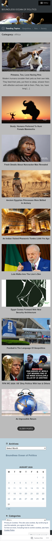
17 (9, 493)
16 (43, 488)
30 (43, 498)
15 (37, 488)
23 (43, 493)
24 (9, 498)
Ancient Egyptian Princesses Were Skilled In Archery (26, 201)
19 (20, 493)
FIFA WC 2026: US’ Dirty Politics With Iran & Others (26, 383)
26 (20, 498)
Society (44, 28)
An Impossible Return (26, 418)
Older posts (26, 428)
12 (20, 488)
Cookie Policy (9, 530)
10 (9, 488)
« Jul (8, 508)
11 (14, 488)
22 (37, 493)
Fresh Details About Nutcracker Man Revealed (26, 164)
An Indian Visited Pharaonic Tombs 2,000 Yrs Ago (26, 238)
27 (26, 498)
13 (26, 488)
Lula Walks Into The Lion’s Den (26, 274)
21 (32, 493)
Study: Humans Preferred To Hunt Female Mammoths (26, 127)
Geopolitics (26, 28)
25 (14, 498)
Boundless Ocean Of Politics (19, 9)
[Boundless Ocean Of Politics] (26, 18)
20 (26, 493)
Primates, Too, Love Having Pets (26, 74)
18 (14, 493)
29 (37, 498)
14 (32, 488)
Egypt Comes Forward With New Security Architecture (26, 311)
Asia (36, 28)
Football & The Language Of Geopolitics (26, 348)
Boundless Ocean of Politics (21, 455)
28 (32, 498)
